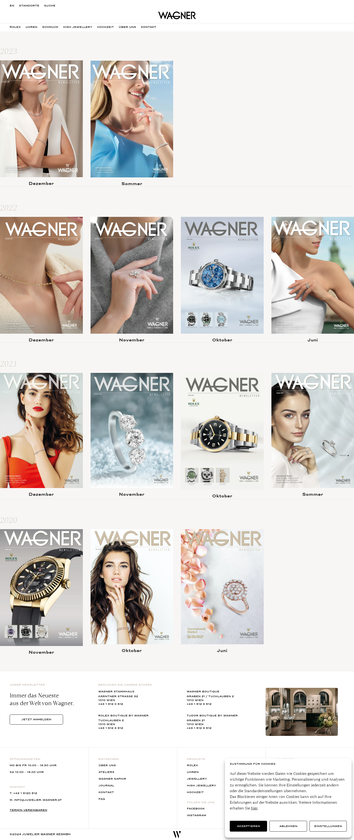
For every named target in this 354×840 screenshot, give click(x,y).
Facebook (196, 808)
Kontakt (106, 792)
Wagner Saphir (112, 778)
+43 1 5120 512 (25, 793)
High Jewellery (77, 27)
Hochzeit (105, 27)
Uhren (31, 27)
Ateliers (106, 772)
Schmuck (50, 27)
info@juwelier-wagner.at (38, 800)
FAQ (101, 799)
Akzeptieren (248, 826)
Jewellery (197, 778)
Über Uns (127, 27)
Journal (106, 785)
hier (254, 808)
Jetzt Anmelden (36, 719)
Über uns (107, 765)
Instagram (196, 815)
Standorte (29, 5)
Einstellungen (328, 826)
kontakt (148, 27)
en (12, 5)
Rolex (15, 27)
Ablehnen (288, 826)
